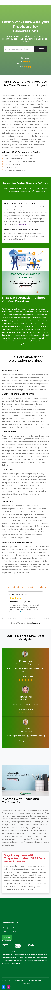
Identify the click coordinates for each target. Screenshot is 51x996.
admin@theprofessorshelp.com (14, 928)
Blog (23, 2)
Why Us (5, 2)
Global (7, 937)
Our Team (15, 2)
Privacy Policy (25, 983)
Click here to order (25, 224)
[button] (4, 603)
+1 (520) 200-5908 (9, 931)
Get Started (40, 49)
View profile (25, 681)
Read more (17, 611)
